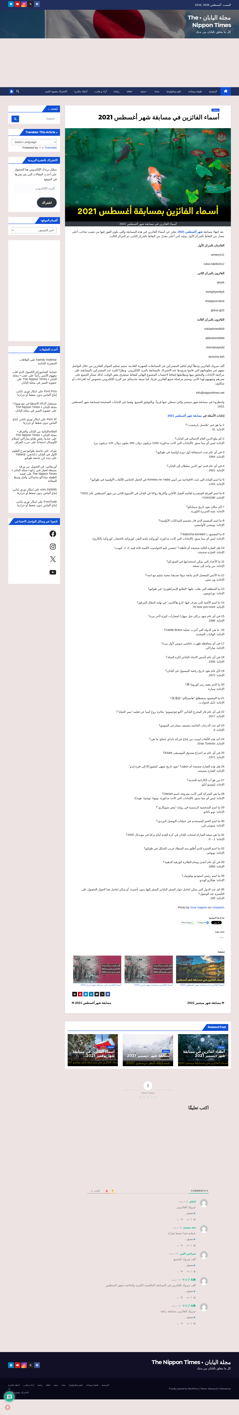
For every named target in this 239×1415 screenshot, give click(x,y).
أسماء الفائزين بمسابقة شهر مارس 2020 (153, 985)
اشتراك (47, 202)
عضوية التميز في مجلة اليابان (39, 382)
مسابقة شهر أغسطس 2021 (92, 1003)
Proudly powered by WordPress (184, 1389)
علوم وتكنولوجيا (173, 91)
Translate (51, 147)
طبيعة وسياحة (195, 91)
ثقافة (129, 91)
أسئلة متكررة (80, 91)
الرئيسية (213, 91)
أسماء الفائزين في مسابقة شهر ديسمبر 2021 (204, 1053)
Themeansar (225, 1389)
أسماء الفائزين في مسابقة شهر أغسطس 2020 (202, 985)
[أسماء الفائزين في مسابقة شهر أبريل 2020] (97, 969)
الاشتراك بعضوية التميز (56, 91)
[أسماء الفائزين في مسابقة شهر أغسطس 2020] (200, 969)
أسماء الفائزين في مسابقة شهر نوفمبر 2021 (94, 1053)
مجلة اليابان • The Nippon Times (191, 1362)
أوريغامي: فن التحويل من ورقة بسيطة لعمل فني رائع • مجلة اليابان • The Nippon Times (34, 470)
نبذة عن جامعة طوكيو (38, 458)
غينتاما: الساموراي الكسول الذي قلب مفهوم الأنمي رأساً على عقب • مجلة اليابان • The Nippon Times (35, 375)
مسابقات (215, 110)
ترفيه (143, 91)
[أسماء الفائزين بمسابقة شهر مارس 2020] (149, 969)
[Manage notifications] (7, 1407)
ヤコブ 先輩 (189, 1279)
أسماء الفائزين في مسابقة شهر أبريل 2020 (100, 985)
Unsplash (218, 907)
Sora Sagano (198, 907)
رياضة (117, 91)
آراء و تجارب (100, 91)
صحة (157, 91)
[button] (17, 91)
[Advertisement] (119, 63)
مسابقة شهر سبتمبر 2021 (204, 1003)
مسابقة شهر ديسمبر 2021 (148, 1055)
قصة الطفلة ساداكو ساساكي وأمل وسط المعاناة (35, 477)
